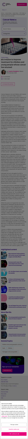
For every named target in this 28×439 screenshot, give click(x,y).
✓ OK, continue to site (14, 434)
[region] (14, 420)
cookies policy (4, 416)
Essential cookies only (14, 429)
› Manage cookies (14, 424)
